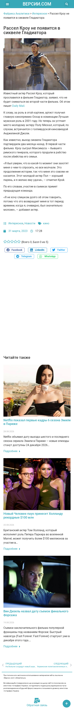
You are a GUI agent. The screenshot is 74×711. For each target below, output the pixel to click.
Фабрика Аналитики (16, 13)
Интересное (39, 13)
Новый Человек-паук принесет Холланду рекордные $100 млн (33, 515)
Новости (29, 223)
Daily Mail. (18, 105)
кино (46, 223)
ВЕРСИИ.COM (37, 4)
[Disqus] (37, 309)
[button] (7, 4)
